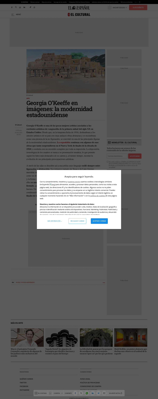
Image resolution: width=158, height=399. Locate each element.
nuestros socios (74, 181)
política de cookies (97, 196)
